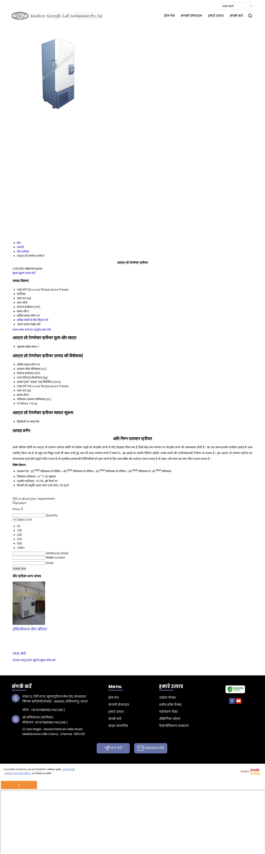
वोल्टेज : (92, 640)
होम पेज (169, 16)
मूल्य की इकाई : (53, 635)
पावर (19, 390)
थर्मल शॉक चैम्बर (170, 705)
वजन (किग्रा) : (163, 640)
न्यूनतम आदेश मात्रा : (123, 640)
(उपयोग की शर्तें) (68, 769)
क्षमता (20, 395)
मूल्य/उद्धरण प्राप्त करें (24, 273)
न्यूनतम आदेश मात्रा (27, 347)
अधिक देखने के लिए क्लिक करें (32, 320)
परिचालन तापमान (26, 399)
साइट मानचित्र (118, 726)
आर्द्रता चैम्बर (167, 698)
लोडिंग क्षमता (23, 364)
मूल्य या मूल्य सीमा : (208, 640)
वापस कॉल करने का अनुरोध (27, 330)
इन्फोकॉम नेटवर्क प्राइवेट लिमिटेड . (18, 773)
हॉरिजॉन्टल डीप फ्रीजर (30, 629)
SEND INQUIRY (22, 660)
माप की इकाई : (148, 635)
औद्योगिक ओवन (169, 719)
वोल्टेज (20, 373)
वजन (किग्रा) (24, 377)
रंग (18, 403)
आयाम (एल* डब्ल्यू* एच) (29, 382)
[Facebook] (232, 703)
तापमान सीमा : (57, 640)
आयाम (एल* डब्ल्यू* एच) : (103, 629)
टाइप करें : (196, 629)
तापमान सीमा (23, 369)
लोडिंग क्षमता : (191, 635)
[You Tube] (238, 703)
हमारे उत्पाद (216, 16)
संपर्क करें (236, 16)
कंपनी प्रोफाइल (191, 16)
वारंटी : (59, 629)
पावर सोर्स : (150, 629)
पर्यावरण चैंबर (168, 712)
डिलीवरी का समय (26, 421)
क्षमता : (22, 635)
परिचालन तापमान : (101, 635)
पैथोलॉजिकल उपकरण (174, 726)
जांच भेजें (46, 330)
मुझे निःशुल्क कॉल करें (44, 660)
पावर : (238, 629)
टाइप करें (21, 386)
